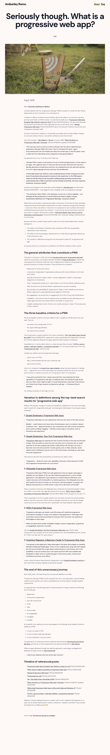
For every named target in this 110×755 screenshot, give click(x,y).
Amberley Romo (15, 4)
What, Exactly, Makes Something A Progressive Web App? (47, 670)
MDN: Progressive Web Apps (39, 508)
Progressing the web (32, 349)
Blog (103, 4)
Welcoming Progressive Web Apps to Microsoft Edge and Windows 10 (51, 688)
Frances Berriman (69, 260)
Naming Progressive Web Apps (37, 673)
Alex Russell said (49, 651)
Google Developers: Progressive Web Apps (45, 415)
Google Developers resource (74, 560)
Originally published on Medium (39, 107)
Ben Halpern (42, 140)
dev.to (51, 140)
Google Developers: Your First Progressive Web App (49, 436)
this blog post (68, 187)
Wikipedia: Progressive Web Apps (41, 468)
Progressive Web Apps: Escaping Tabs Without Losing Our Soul (48, 666)
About (97, 4)
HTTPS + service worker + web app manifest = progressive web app (50, 694)
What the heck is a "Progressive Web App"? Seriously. (45, 683)
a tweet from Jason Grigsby (50, 368)
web (55, 36)
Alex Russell (76, 644)
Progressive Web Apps (34, 441)
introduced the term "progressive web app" (68, 257)
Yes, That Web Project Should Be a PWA (40, 679)
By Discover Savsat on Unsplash (44, 716)
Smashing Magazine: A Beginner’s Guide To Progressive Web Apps (55, 540)
